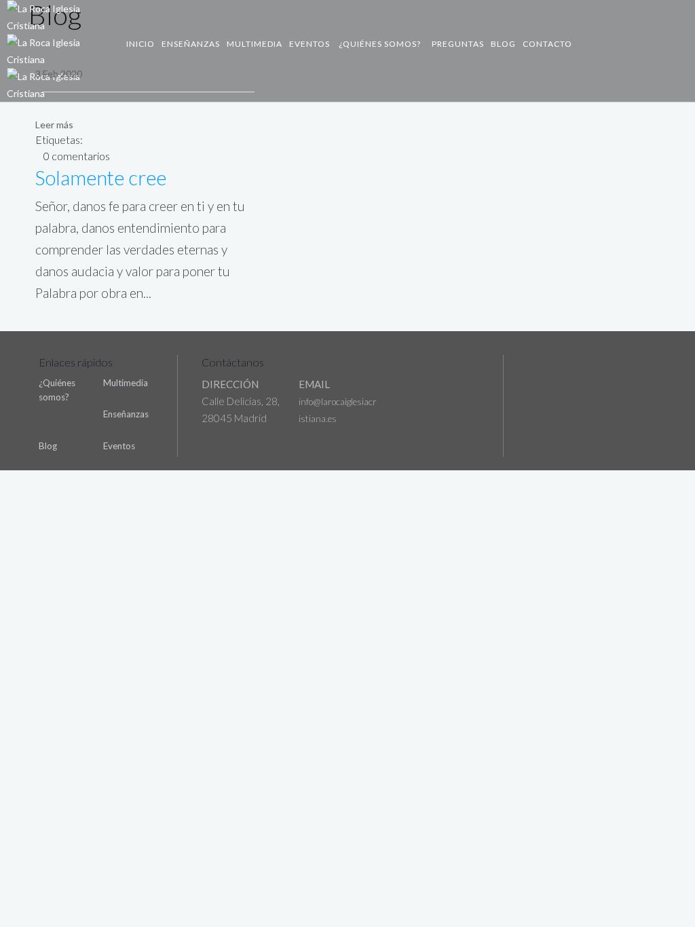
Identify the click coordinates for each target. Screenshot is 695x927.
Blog (503, 44)
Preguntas (458, 44)
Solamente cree (100, 177)
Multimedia (254, 44)
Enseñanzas (191, 44)
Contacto (547, 44)
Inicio (140, 44)
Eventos (309, 44)
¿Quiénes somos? (380, 44)
